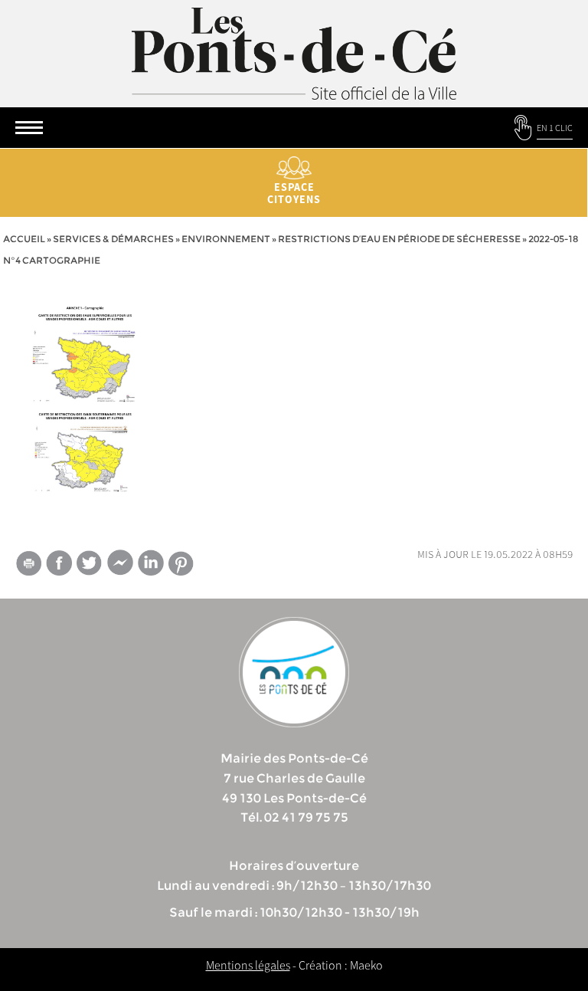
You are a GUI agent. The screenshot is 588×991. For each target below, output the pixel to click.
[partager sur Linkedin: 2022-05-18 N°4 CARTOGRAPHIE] (151, 563)
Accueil (24, 238)
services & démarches (113, 238)
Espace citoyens (294, 193)
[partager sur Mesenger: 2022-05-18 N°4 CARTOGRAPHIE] (120, 565)
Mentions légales (248, 965)
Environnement (225, 238)
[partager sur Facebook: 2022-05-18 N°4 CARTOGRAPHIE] (59, 563)
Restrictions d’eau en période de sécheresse (399, 238)
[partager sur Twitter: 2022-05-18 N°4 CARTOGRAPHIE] (90, 563)
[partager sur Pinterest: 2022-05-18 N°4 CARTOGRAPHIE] (181, 563)
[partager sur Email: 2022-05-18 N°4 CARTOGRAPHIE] (28, 565)
